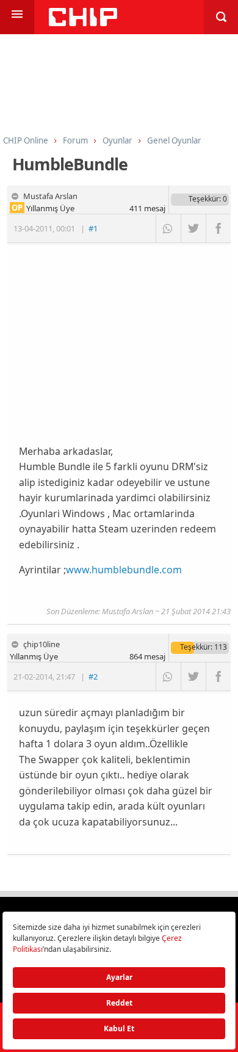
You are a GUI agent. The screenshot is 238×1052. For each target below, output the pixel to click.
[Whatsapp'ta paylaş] (168, 228)
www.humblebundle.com (124, 569)
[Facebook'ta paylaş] (218, 228)
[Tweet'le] (193, 228)
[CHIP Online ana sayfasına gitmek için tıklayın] (83, 23)
